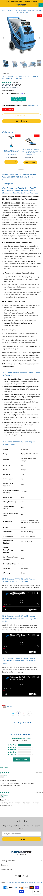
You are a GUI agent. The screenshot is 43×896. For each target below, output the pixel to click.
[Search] (36, 5)
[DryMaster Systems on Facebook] (16, 876)
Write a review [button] (21, 759)
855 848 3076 (33, 105)
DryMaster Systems (13, 882)
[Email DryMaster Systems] (26, 876)
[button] (6, 83)
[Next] (39, 38)
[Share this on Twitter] (13, 713)
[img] (4, 773)
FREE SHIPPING (11, 154)
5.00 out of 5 (26, 738)
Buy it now (21, 121)
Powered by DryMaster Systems (31, 882)
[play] (21, 38)
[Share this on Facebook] (18, 713)
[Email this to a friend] (29, 713)
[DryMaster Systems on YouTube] (19, 876)
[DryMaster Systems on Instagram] (23, 876)
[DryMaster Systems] (21, 5)
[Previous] (4, 38)
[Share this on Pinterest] (24, 713)
